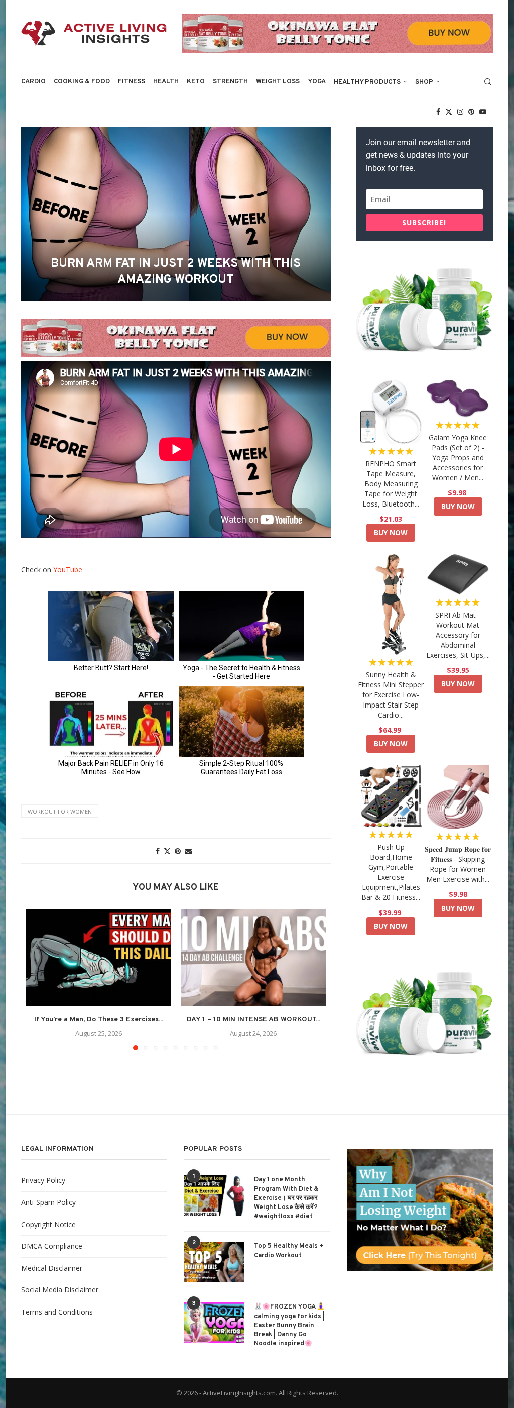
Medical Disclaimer (51, 1268)
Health (166, 82)
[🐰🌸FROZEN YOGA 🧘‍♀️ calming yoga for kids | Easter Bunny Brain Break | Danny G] (214, 1322)
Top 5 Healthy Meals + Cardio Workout (288, 1250)
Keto (196, 82)
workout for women (60, 811)
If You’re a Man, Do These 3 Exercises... (98, 1019)
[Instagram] (460, 111)
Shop (424, 82)
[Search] (488, 81)
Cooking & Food (82, 82)
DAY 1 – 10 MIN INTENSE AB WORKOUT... (253, 1019)
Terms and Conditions (57, 1312)
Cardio (33, 82)
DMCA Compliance (51, 1246)
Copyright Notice (48, 1224)
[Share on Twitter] (167, 851)
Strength (230, 82)
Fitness (131, 82)
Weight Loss (278, 82)
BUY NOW (391, 532)
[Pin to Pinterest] (178, 851)
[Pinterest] (471, 111)
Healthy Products (367, 82)
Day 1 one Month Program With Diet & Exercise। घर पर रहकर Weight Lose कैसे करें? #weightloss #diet (286, 1198)
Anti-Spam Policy (48, 1202)
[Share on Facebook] (158, 851)
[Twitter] (448, 111)
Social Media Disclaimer (59, 1289)
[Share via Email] (188, 851)
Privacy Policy (43, 1180)
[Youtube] (482, 111)
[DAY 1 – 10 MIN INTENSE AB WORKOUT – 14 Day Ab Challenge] (253, 957)
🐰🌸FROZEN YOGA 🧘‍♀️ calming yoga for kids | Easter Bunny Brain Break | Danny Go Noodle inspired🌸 (289, 1325)
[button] (39, 979)
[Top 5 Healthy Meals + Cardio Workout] (214, 1262)
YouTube (67, 569)
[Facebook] (438, 111)
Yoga (317, 82)
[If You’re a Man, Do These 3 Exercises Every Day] (98, 957)
